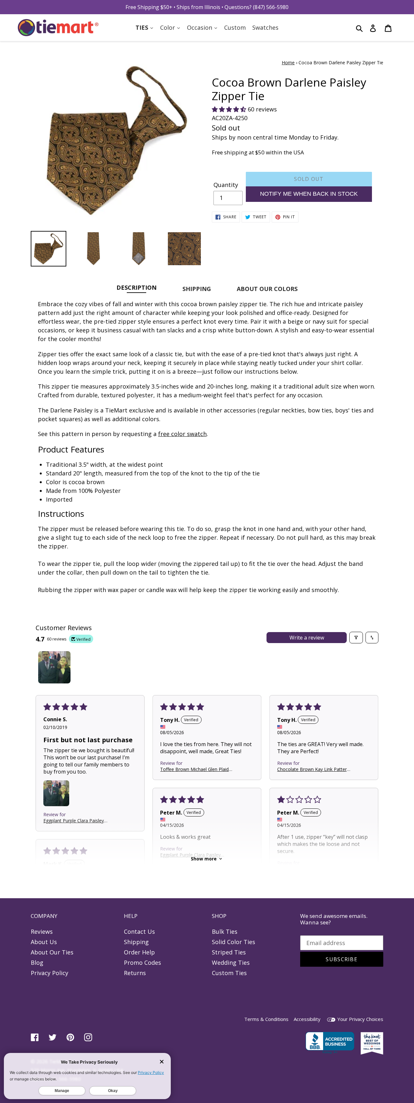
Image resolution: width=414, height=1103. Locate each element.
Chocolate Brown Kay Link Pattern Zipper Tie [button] (313, 769)
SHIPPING (196, 289)
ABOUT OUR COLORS (267, 289)
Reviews (42, 931)
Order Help (139, 952)
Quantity (225, 185)
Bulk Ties (224, 931)
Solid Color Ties (233, 942)
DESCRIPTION (136, 287)
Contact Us (139, 931)
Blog (37, 962)
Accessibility (307, 1019)
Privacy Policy (49, 973)
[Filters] (356, 637)
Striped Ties (229, 952)
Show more (204, 859)
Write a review (306, 637)
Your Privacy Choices (359, 1019)
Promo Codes (142, 962)
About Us (44, 942)
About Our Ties (52, 952)
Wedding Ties (231, 962)
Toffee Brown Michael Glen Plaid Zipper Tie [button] (194, 769)
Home (288, 62)
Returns (135, 973)
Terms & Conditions (266, 1019)
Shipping (136, 942)
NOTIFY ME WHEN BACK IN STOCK (309, 194)
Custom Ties (229, 973)
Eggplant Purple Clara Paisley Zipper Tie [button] (73, 820)
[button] (230, 109)
